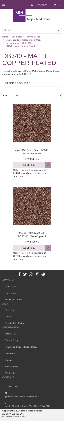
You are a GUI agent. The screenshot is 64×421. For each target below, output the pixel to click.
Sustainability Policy (14, 323)
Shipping (9, 360)
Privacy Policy (11, 340)
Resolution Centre (13, 299)
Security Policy (12, 366)
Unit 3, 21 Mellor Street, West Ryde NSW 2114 (27, 406)
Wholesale (10, 373)
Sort (5, 95)
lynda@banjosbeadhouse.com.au (21, 396)
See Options (29, 165)
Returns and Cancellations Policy (21, 347)
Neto (23, 416)
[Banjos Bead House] (32, 15)
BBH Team (10, 310)
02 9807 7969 (11, 386)
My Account (41, 4)
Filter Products (17, 83)
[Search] (59, 29)
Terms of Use (11, 333)
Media (8, 316)
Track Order (10, 293)
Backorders (10, 353)
